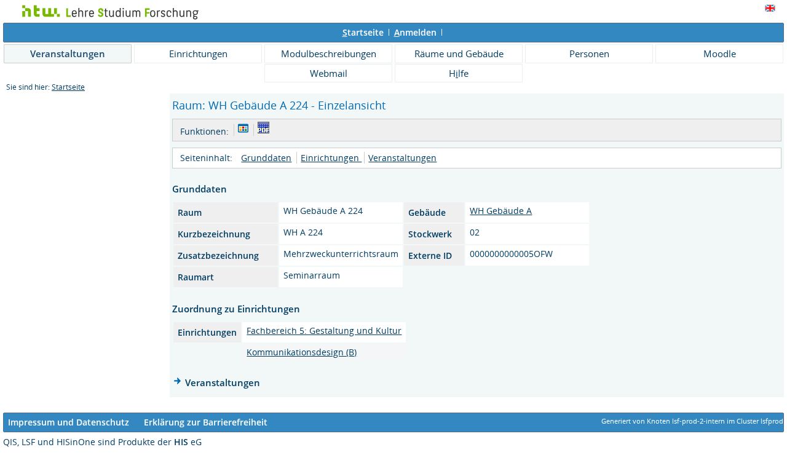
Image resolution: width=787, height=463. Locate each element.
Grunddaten (266, 158)
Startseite (68, 87)
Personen (589, 53)
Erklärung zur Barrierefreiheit (205, 422)
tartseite (363, 32)
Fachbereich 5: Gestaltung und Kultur (324, 330)
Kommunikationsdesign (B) (302, 352)
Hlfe (459, 73)
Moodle (719, 53)
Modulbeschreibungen (328, 53)
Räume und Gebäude (459, 53)
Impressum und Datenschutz (68, 422)
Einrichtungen (198, 53)
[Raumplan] (243, 130)
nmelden (415, 32)
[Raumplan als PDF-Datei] (263, 130)
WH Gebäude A (501, 210)
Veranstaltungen (67, 53)
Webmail (328, 73)
